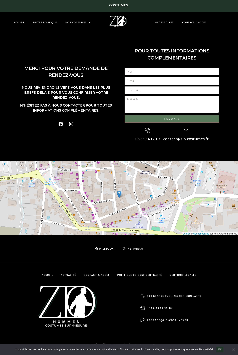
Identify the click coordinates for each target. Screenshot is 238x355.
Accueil (19, 22)
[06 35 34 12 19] (147, 130)
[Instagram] (71, 124)
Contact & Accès (194, 22)
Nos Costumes (76, 22)
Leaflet (186, 233)
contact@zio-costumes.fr (186, 138)
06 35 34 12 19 (147, 138)
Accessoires (164, 22)
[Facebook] (61, 124)
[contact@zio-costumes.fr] (186, 130)
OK (220, 349)
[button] (119, 194)
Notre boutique (45, 22)
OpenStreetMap (201, 233)
